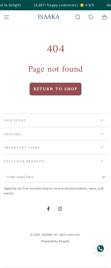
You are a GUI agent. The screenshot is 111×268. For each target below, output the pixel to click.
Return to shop (55, 89)
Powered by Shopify (55, 241)
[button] (78, 17)
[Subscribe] (104, 177)
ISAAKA (47, 234)
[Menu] (6, 17)
